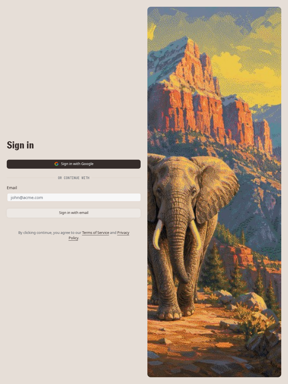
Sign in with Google (77, 163)
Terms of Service (95, 232)
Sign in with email (73, 212)
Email (12, 187)
